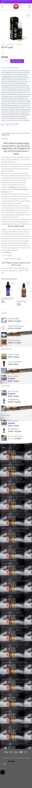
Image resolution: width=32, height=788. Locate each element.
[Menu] (2, 6)
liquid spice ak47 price (10, 102)
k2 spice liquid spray (12, 94)
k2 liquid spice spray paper (8, 476)
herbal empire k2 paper (11, 85)
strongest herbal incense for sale (12, 114)
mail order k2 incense (21, 102)
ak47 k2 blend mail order (24, 70)
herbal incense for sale (9, 87)
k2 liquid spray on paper (16, 90)
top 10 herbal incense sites (12, 116)
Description (5, 135)
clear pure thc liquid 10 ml (17, 464)
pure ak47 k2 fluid (10, 109)
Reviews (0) (4, 138)
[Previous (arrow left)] (1, 785)
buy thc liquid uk (17, 461)
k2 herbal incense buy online (19, 89)
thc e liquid (22, 496)
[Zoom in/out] (7, 777)
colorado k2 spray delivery (7, 83)
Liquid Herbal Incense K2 (14, 44)
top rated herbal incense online (13, 118)
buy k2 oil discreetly (16, 76)
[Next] (31, 295)
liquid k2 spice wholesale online (9, 487)
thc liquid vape (13, 508)
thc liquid (15, 499)
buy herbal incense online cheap (11, 74)
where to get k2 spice (25, 120)
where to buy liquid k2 (13, 120)
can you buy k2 (26, 81)
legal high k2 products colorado (9, 98)
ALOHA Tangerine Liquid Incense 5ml (10, 72)
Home (3, 44)
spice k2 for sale (24, 493)
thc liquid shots (26, 505)
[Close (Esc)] (1, 777)
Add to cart (17, 61)
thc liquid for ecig (6, 505)
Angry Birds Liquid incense (22, 302)
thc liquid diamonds (16, 502)
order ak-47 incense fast (14, 103)
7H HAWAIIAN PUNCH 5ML (7, 299)
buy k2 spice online (20, 455)
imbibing (12, 187)
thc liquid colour (6, 502)
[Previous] (1, 295)
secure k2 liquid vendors (21, 109)
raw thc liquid (15, 493)
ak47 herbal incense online (10, 70)
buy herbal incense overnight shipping (19, 452)
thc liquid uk (5, 508)
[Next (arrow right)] (7, 785)
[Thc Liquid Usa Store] (16, 6)
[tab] (16, 135)
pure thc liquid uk (6, 493)
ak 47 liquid (6, 252)
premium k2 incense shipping (11, 107)
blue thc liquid (5, 452)
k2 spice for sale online (7, 482)
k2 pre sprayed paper (7, 479)
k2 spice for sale (20, 92)
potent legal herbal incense (12, 105)
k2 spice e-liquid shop (10, 92)
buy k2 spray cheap (9, 79)
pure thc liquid (20, 490)
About (16, 755)
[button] (16, 771)
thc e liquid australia (7, 499)
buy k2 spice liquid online (17, 78)
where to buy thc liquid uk (21, 517)
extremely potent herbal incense (10, 470)
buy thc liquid (16, 458)
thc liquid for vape (16, 505)
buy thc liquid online (7, 461)
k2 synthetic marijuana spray (23, 96)
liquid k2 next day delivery (11, 100)
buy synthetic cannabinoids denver (13, 81)
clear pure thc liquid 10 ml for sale (10, 467)
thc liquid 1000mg (23, 499)
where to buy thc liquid (7, 517)
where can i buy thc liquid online (9, 514)
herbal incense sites (20, 87)
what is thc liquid (23, 511)
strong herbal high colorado (13, 113)
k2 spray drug (12, 96)
